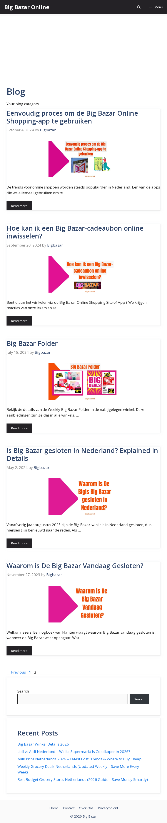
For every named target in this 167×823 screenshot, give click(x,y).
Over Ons (86, 808)
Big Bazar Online (26, 7)
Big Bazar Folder (32, 343)
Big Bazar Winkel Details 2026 (43, 744)
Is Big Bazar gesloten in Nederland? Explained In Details (82, 454)
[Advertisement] (83, 46)
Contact (69, 808)
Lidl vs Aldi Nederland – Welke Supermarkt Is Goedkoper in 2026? (73, 751)
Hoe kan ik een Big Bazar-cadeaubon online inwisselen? (75, 232)
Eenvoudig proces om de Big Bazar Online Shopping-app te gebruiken (72, 117)
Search (23, 691)
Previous (16, 672)
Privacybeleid (108, 808)
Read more (19, 206)
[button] (139, 7)
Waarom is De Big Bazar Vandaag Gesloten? (75, 565)
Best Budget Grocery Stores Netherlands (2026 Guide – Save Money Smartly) (82, 779)
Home (54, 808)
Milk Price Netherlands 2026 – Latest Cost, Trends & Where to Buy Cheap (79, 758)
